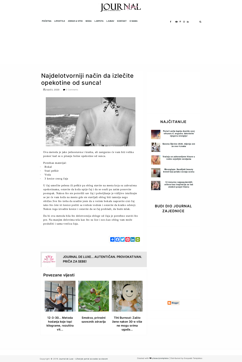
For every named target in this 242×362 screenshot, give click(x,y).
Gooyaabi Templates (193, 358)
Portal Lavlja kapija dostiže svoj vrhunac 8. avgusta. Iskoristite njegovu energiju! (179, 133)
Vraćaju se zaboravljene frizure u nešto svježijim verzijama (179, 157)
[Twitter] (121, 239)
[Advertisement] (84, 44)
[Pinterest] (126, 239)
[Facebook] (116, 239)
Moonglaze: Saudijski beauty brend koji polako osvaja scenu (178, 170)
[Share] (111, 239)
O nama (134, 21)
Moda (89, 21)
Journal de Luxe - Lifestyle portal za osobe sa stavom (83, 359)
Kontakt (122, 21)
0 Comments (72, 89)
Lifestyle (59, 21)
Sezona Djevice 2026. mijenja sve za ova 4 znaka (178, 145)
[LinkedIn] (131, 239)
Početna (46, 21)
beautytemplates (161, 358)
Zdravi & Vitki (75, 21)
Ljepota (99, 21)
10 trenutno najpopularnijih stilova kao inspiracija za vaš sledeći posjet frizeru (178, 184)
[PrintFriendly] (136, 239)
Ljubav (110, 21)
